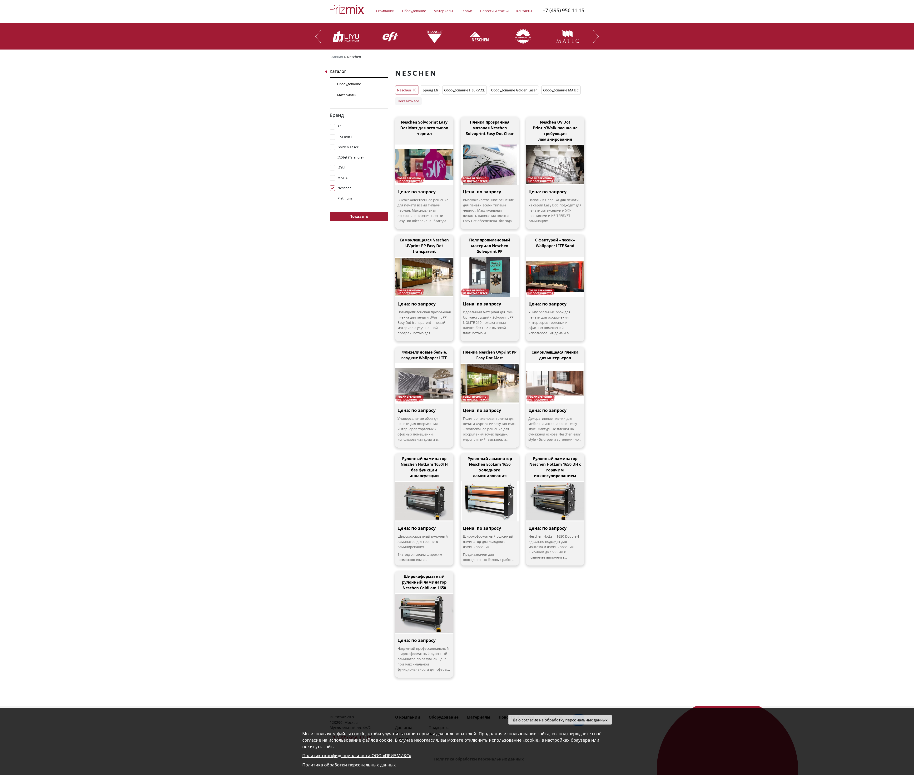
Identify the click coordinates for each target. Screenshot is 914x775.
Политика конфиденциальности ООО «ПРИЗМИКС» (356, 756)
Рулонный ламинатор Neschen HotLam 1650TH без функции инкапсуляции (424, 467)
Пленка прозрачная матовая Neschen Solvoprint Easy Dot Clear (490, 128)
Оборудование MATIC (561, 90)
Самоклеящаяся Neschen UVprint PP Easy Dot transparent (424, 245)
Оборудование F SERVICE (464, 90)
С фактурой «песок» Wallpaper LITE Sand (555, 242)
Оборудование (414, 11)
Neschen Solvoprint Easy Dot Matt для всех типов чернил (424, 128)
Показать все (408, 101)
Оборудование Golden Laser (514, 90)
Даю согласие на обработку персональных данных (560, 720)
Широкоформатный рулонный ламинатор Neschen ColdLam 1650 (424, 582)
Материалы (443, 11)
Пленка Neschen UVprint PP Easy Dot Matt (490, 355)
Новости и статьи (494, 11)
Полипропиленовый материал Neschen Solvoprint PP (489, 245)
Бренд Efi (430, 90)
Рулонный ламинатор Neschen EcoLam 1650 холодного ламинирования (489, 467)
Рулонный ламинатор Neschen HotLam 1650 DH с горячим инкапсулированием (555, 467)
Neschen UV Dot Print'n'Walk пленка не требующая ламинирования (555, 131)
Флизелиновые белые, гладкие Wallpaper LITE (424, 355)
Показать (358, 216)
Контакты (524, 11)
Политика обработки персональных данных (349, 765)
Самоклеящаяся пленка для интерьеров (555, 355)
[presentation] (318, 36)
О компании (384, 11)
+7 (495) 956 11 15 (563, 10)
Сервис (466, 11)
